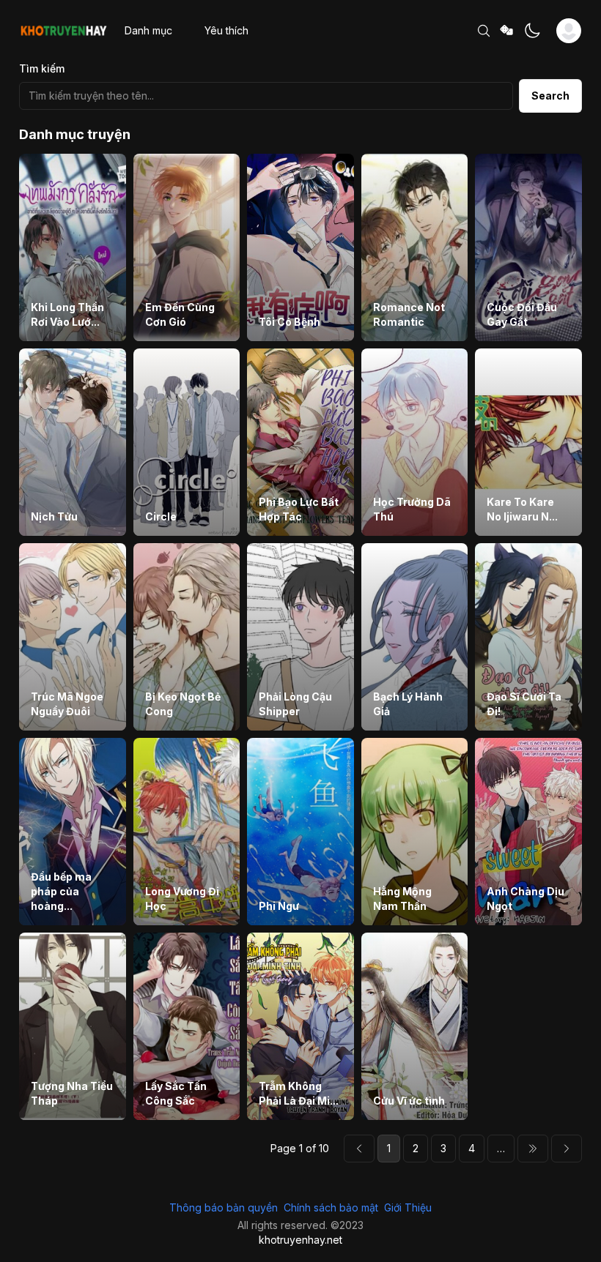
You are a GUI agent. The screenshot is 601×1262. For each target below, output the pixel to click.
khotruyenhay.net (300, 1239)
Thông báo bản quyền (223, 1207)
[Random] (507, 31)
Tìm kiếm (41, 68)
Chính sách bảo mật (331, 1207)
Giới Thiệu (408, 1207)
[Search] (483, 30)
